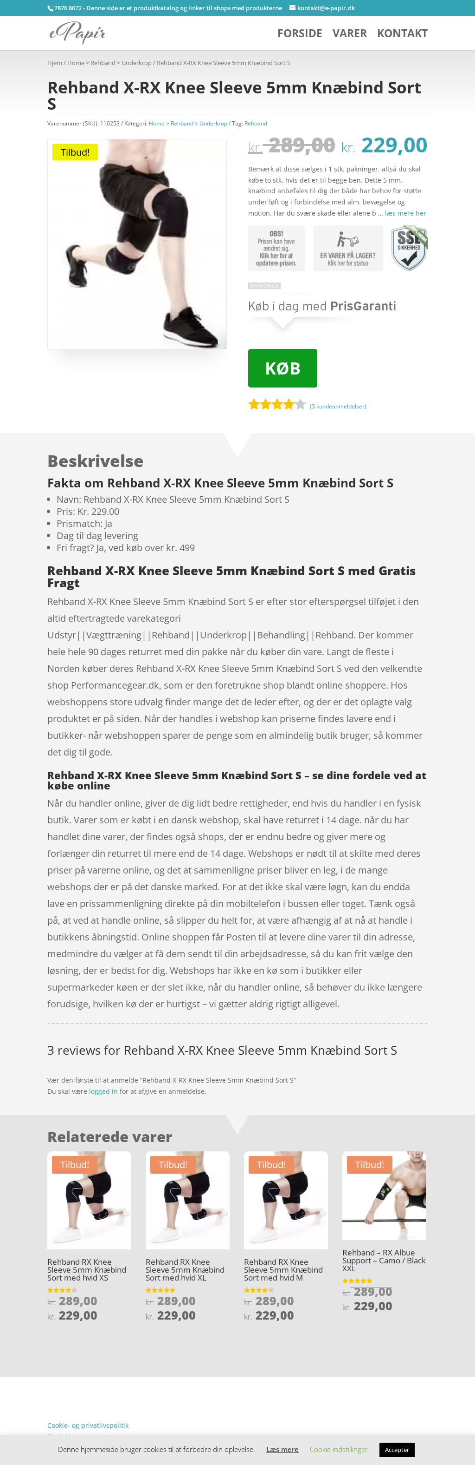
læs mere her (405, 213)
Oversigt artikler (96, 1382)
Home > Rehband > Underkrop (109, 63)
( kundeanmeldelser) (338, 406)
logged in (103, 1091)
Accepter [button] (397, 1449)
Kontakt (402, 35)
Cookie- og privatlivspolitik (87, 1425)
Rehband (255, 123)
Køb (283, 368)
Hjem (54, 63)
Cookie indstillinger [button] (339, 1449)
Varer (350, 35)
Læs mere (282, 1449)
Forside (299, 35)
